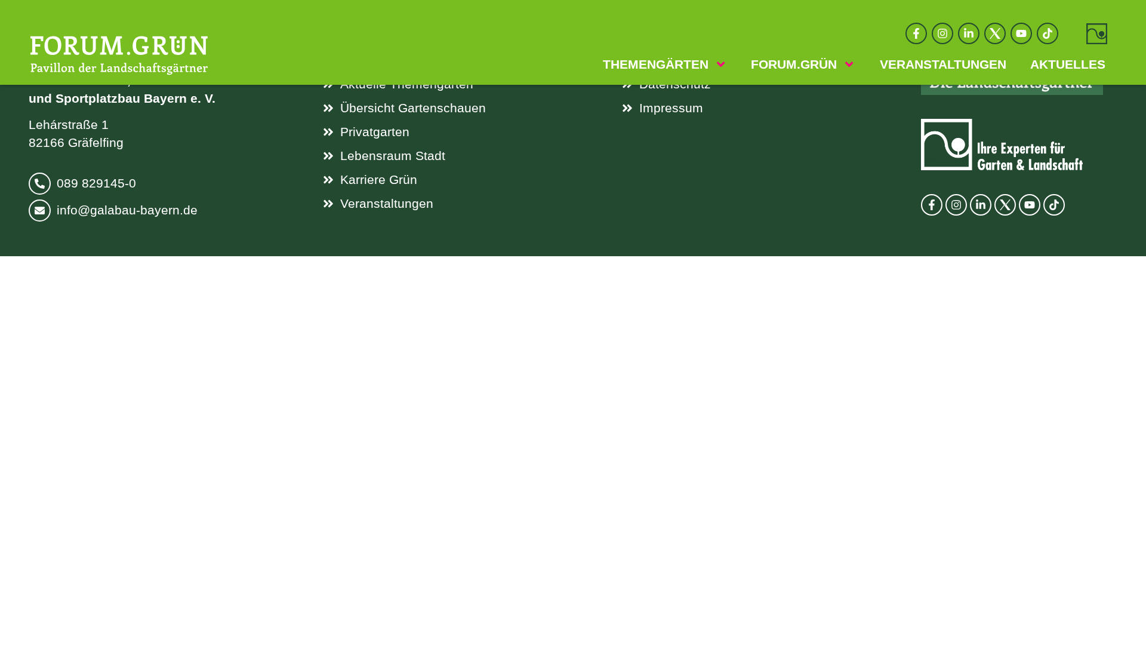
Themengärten (655, 64)
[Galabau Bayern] (1096, 33)
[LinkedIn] (968, 33)
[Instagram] (942, 33)
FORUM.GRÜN (794, 64)
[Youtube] (1021, 33)
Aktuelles (1067, 64)
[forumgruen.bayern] (119, 54)
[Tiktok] (1047, 33)
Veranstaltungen (943, 64)
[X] (995, 33)
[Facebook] (916, 33)
